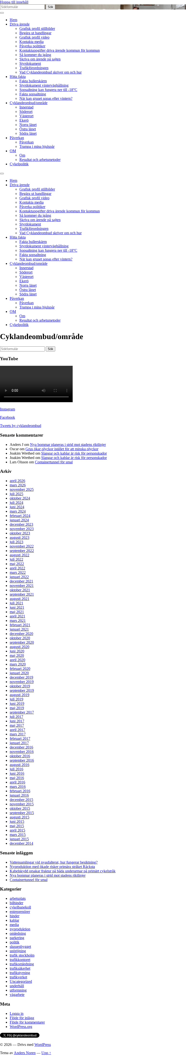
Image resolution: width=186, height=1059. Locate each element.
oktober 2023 (20, 533)
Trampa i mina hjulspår (36, 146)
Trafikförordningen (33, 68)
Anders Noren (25, 1053)
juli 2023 (16, 542)
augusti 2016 (19, 765)
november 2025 (22, 489)
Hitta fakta (18, 77)
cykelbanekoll (20, 907)
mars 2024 (18, 511)
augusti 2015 (19, 817)
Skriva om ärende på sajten (40, 59)
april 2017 (17, 730)
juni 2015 (17, 821)
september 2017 (22, 712)
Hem (13, 20)
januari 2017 (19, 743)
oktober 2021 (20, 590)
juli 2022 (16, 559)
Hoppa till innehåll (14, 2)
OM (13, 151)
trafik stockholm (22, 955)
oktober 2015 (20, 808)
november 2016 (22, 752)
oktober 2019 (20, 686)
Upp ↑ (46, 1053)
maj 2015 (17, 826)
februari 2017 (20, 738)
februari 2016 (20, 791)
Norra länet (28, 125)
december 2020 (21, 634)
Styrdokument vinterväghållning (44, 85)
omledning (18, 933)
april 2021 (17, 616)
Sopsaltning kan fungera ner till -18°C (48, 90)
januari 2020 (19, 673)
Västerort (26, 116)
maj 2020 (17, 655)
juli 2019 (16, 699)
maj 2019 (17, 708)
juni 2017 (17, 721)
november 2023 (22, 529)
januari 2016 (19, 795)
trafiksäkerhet (20, 968)
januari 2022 (19, 577)
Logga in (16, 1013)
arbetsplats (18, 898)
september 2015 (22, 813)
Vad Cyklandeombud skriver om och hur (50, 72)
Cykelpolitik (19, 164)
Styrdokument (30, 63)
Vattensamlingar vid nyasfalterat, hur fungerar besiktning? (54, 862)
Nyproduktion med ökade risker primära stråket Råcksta (52, 867)
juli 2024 (16, 502)
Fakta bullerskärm (33, 81)
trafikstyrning (20, 973)
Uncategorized (21, 981)
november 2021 (22, 586)
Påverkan (17, 138)
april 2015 (17, 830)
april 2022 (17, 568)
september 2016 (22, 760)
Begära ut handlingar (35, 33)
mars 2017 (18, 734)
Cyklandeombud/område (28, 103)
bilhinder (16, 903)
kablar (14, 920)
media (14, 925)
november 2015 (22, 804)
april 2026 (17, 481)
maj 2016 (17, 778)
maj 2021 (17, 612)
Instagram (7, 409)
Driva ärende (20, 24)
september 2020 (22, 642)
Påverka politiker (32, 46)
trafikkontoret (20, 960)
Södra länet (28, 133)
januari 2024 (19, 520)
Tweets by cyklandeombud (20, 426)
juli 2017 (16, 717)
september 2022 (22, 551)
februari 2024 (20, 516)
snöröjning (18, 951)
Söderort (25, 111)
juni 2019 (17, 703)
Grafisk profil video (34, 37)
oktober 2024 (20, 498)
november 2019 (22, 682)
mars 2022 (18, 572)
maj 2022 (17, 564)
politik (14, 942)
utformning (18, 990)
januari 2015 (19, 839)
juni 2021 (17, 607)
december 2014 (21, 843)
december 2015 (21, 800)
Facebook (7, 417)
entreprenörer (20, 911)
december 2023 (21, 524)
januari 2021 (19, 629)
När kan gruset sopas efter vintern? (45, 98)
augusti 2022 (19, 555)
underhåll (17, 986)
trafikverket (18, 977)
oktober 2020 (20, 638)
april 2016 (17, 782)
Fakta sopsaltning (32, 94)
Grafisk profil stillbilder (37, 28)
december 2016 (21, 747)
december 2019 (21, 677)
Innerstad (26, 107)
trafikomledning (22, 964)
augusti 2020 (19, 647)
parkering (17, 938)
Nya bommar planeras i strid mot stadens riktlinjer (68, 444)
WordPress (42, 1044)
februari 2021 (20, 625)
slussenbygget (20, 946)
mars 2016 (18, 786)
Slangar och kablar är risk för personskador (74, 453)
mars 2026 (18, 485)
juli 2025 (16, 494)
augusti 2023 (19, 537)
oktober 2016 (20, 756)
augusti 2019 (19, 695)
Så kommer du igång (35, 55)
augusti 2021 (19, 599)
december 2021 (21, 581)
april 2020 (17, 660)
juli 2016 (16, 769)
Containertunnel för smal (54, 462)
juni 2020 (17, 651)
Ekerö (24, 120)
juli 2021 (16, 603)
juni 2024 (17, 507)
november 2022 (22, 546)
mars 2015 (18, 835)
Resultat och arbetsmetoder (40, 160)
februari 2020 (20, 669)
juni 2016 (17, 773)
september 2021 (22, 594)
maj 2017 (17, 725)
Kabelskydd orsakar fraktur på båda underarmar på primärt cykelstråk (63, 871)
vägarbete (17, 994)
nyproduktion (20, 929)
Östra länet (27, 129)
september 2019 (22, 690)
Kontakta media (31, 42)
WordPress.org (21, 1027)
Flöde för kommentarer (27, 1022)
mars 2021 (18, 620)
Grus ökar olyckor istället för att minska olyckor (61, 449)
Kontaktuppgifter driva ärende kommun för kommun (59, 50)
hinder (14, 916)
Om (22, 155)
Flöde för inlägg (22, 1018)
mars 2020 (18, 664)
